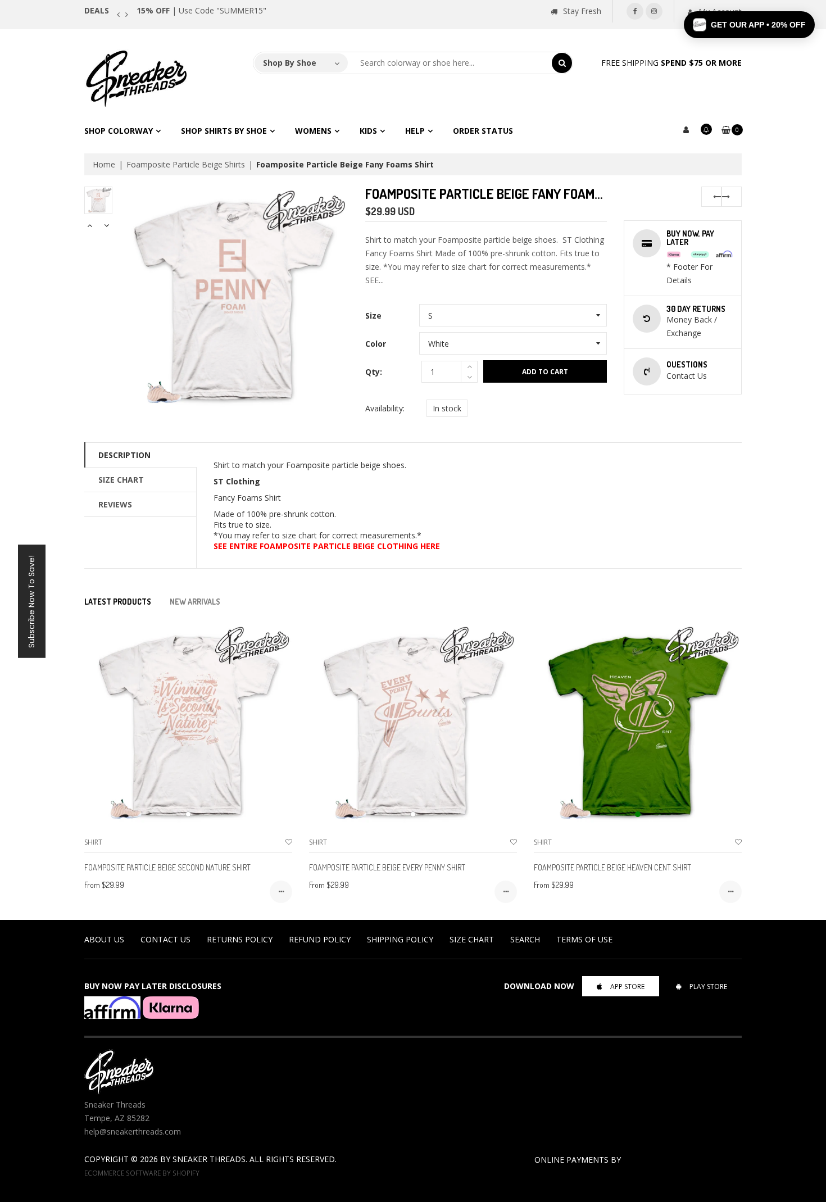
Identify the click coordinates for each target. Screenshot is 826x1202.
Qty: (373, 371)
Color (375, 343)
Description (124, 455)
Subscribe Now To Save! (31, 601)
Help (415, 130)
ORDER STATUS (483, 130)
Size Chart (121, 479)
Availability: (385, 408)
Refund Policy (320, 939)
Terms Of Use (584, 939)
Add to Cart (545, 372)
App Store (627, 986)
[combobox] (450, 63)
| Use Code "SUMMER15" (201, 10)
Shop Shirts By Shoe (224, 130)
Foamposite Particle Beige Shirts (185, 164)
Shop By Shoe (289, 62)
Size (373, 315)
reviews (115, 504)
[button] (749, 24)
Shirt (93, 842)
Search (525, 939)
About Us (104, 939)
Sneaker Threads (209, 1159)
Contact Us (165, 939)
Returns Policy (240, 939)
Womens (313, 130)
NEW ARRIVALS (195, 601)
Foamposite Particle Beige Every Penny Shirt (387, 867)
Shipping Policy (400, 939)
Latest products (117, 601)
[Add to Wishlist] (288, 842)
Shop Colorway (118, 130)
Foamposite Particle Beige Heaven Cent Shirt (612, 867)
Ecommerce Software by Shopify (141, 1172)
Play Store (708, 986)
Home (104, 164)
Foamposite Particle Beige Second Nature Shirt (167, 867)
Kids (368, 130)
